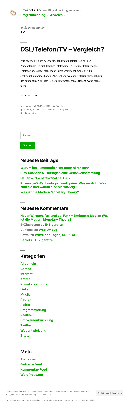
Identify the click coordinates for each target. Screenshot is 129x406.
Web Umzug (48, 230)
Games (25, 269)
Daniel (25, 240)
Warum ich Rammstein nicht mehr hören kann (55, 168)
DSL (45, 109)
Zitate (25, 335)
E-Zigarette (54, 225)
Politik (25, 305)
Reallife (59, 106)
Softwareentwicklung (36, 320)
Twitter (25, 325)
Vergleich (64, 109)
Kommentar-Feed (33, 369)
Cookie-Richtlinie (86, 400)
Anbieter (27, 109)
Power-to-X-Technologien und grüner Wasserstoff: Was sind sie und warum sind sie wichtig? (63, 185)
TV (57, 109)
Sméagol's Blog (31, 10)
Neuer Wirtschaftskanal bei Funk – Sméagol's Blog (58, 216)
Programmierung (32, 15)
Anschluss (37, 109)
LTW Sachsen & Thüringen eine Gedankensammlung (60, 173)
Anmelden (28, 359)
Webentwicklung (33, 330)
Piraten (25, 300)
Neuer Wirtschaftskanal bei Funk (45, 178)
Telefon (51, 109)
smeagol (27, 106)
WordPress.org (31, 375)
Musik (25, 294)
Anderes (56, 15)
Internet (26, 274)
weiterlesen (28, 95)
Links (24, 289)
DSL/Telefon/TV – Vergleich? (62, 49)
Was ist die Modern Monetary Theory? (49, 192)
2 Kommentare (30, 113)
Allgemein (28, 263)
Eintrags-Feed (31, 364)
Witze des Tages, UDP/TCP (55, 235)
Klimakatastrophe (33, 284)
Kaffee (25, 279)
